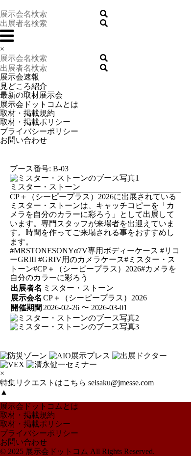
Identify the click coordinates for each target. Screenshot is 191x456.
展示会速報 (19, 77)
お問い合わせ (23, 140)
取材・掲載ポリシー (35, 122)
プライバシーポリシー (39, 131)
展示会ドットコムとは (39, 104)
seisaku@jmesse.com (121, 382)
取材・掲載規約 (27, 113)
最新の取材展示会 (31, 95)
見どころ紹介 (23, 86)
